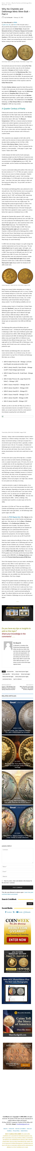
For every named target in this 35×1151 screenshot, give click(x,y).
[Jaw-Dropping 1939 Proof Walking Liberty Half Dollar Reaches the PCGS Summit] (17, 787)
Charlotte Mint (10, 671)
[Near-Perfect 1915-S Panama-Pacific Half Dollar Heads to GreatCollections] (17, 822)
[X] (14, 912)
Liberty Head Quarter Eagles (21, 676)
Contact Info (11, 1128)
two (9, 24)
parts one (5, 24)
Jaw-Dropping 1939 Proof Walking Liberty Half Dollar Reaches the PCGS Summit (17, 801)
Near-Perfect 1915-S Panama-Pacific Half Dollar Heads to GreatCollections (18, 836)
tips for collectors (17, 679)
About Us (5, 1128)
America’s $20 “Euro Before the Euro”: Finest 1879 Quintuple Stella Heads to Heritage (17, 765)
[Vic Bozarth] (3, 17)
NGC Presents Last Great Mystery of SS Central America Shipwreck (26, 688)
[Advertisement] (17, 1092)
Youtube (20, 912)
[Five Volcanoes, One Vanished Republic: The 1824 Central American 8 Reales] (17, 717)
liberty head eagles (25, 674)
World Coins (17, 728)
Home (3, 3)
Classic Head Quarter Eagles (21, 671)
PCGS (15, 22)
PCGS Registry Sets (14, 517)
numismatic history (7, 679)
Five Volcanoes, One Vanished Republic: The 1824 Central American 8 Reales (17, 731)
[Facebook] (6, 912)
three (14, 24)
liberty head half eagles (8, 676)
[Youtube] (17, 912)
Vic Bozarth (9, 17)
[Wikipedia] (24, 912)
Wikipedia (27, 912)
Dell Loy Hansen (15, 674)
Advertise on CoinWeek (20, 1128)
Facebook (9, 912)
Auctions (17, 798)
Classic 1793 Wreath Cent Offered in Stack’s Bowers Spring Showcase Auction (8, 688)
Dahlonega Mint (6, 674)
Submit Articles (24, 1130)
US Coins (8, 3)
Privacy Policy (16, 1130)
